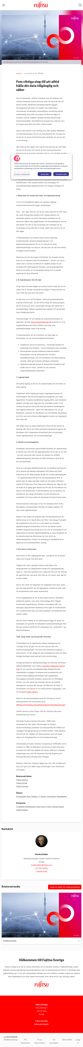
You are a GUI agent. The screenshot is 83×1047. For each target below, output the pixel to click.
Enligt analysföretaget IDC (41, 322)
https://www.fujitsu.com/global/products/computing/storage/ (41, 705)
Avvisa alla (45, 174)
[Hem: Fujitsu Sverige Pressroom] (41, 5)
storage (55, 806)
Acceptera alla (61, 174)
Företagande (21, 796)
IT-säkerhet (20, 806)
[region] (41, 166)
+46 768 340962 (41, 868)
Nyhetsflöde (67, 1039)
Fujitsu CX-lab (21, 783)
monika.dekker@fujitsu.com (41, 865)
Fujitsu (49, 806)
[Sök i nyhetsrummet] (80, 5)
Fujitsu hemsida (41, 1021)
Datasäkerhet (61, 796)
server (43, 806)
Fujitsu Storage (22, 786)
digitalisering (30, 806)
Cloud (38, 806)
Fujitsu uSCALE (32, 692)
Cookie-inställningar (21, 174)
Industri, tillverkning (48, 796)
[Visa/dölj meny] (3, 5)
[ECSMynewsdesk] (41, 915)
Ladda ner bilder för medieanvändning (65, 887)
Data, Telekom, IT (33, 796)
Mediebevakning (10, 1039)
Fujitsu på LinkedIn (41, 1024)
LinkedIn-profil (41, 871)
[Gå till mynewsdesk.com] (10, 1036)
